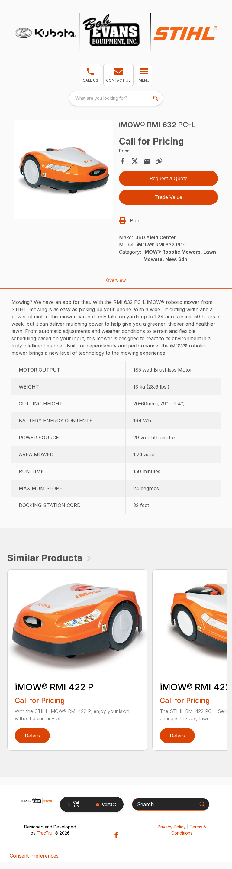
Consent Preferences (34, 856)
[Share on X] (134, 161)
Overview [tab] (116, 280)
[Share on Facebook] (122, 161)
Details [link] (32, 736)
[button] (90, 75)
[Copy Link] (159, 161)
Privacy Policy (172, 826)
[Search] (202, 804)
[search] (156, 98)
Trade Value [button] (168, 197)
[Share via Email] (146, 161)
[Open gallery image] (63, 169)
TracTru (44, 832)
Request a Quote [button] (169, 178)
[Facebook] (116, 835)
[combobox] (116, 98)
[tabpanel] (63, 170)
